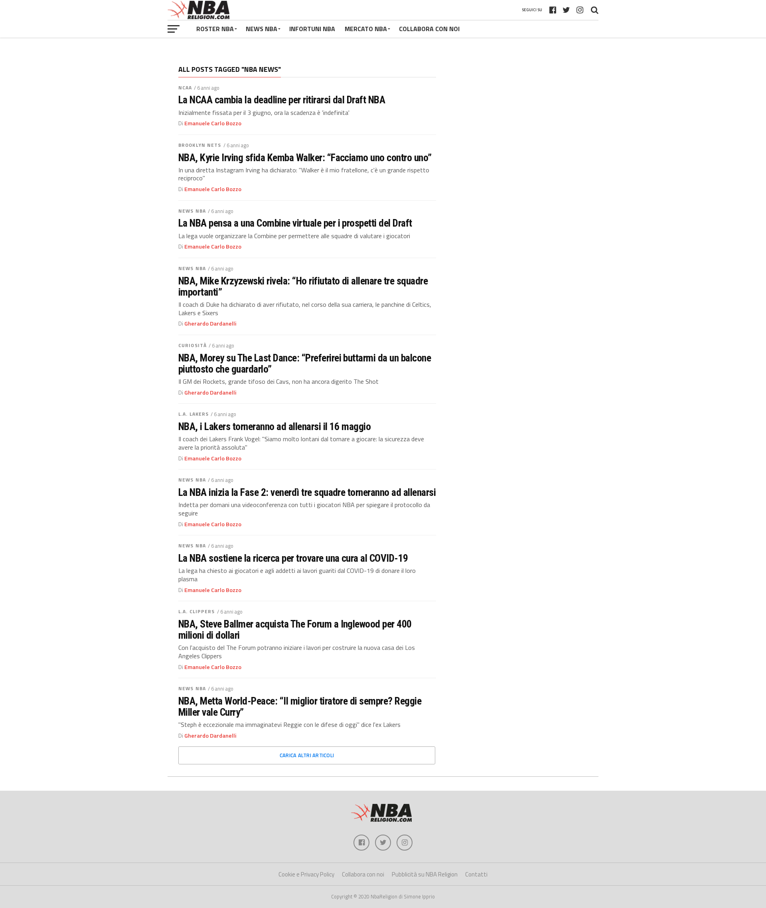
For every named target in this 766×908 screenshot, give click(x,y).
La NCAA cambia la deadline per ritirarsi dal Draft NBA (281, 99)
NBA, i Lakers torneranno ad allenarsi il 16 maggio (274, 426)
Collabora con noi (363, 874)
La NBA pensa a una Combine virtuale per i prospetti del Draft (295, 223)
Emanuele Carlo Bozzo (212, 123)
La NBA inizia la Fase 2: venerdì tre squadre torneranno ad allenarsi (307, 492)
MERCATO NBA (366, 29)
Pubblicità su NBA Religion (425, 874)
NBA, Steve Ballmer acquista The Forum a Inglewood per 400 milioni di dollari (295, 629)
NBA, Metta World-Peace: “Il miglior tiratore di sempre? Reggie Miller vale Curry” (299, 706)
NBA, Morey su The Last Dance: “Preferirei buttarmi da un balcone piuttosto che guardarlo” (304, 363)
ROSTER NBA (215, 29)
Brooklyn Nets (199, 145)
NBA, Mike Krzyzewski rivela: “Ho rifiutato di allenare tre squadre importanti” (303, 286)
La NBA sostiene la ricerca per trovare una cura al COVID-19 (293, 558)
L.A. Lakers (193, 414)
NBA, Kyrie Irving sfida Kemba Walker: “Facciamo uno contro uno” (305, 157)
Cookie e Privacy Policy (306, 874)
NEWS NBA (261, 29)
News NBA (192, 211)
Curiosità (192, 345)
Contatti (476, 874)
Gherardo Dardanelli (210, 323)
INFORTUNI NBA (312, 29)
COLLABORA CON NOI (429, 29)
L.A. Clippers (196, 611)
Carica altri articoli (307, 755)
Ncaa (185, 87)
